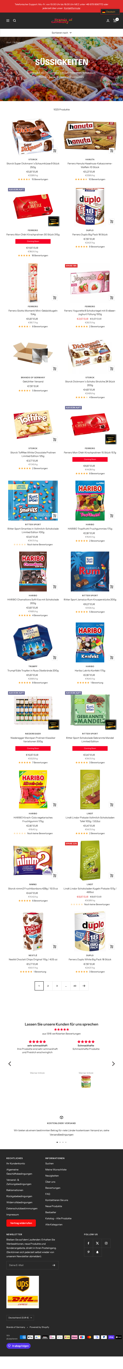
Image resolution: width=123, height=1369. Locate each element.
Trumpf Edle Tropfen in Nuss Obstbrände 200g (33, 670)
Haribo (90, 524)
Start (8, 42)
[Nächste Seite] (83, 985)
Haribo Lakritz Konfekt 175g (90, 670)
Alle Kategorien (53, 1224)
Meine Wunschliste (55, 1169)
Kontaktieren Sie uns (56, 1200)
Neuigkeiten (52, 1175)
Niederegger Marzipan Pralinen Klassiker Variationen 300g (33, 739)
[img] (61, 1029)
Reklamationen (14, 1190)
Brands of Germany (33, 377)
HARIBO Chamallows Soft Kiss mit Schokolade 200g (33, 601)
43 (75, 986)
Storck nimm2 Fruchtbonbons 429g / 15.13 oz (33, 888)
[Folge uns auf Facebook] (88, 1243)
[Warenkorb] (115, 20)
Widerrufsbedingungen (19, 1202)
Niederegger (33, 733)
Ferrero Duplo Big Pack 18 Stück (90, 234)
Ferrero (33, 230)
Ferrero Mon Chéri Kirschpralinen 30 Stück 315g (33, 234)
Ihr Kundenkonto (15, 1163)
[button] (10, 1063)
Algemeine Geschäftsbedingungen (19, 1171)
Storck (33, 159)
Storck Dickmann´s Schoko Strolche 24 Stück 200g (90, 383)
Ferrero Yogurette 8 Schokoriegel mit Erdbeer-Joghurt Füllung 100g (90, 312)
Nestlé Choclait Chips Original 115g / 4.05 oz (33, 959)
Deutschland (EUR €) (18, 1317)
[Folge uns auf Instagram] (106, 1243)
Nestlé (33, 955)
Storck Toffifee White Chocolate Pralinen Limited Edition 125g (33, 454)
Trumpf (33, 666)
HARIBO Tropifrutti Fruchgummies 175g (90, 528)
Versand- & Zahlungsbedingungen (18, 1182)
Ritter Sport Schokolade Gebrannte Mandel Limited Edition (90, 739)
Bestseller (50, 1212)
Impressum (12, 1214)
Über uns (50, 1181)
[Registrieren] (54, 1265)
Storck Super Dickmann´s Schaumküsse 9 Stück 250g (33, 165)
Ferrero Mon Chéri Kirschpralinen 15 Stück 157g (90, 452)
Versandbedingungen (62, 1134)
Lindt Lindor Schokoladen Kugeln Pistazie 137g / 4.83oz (90, 890)
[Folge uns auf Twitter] (97, 1243)
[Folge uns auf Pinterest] (88, 1252)
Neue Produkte (53, 1206)
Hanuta (90, 159)
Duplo (90, 230)
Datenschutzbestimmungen (21, 1208)
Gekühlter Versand (33, 381)
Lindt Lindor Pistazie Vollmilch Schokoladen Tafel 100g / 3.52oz (90, 819)
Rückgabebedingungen (19, 1196)
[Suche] (14, 20)
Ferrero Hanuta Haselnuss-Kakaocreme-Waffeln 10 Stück (90, 165)
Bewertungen (52, 1187)
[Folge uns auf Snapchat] (97, 1252)
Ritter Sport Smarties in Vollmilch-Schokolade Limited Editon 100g (33, 530)
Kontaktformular (72, 8)
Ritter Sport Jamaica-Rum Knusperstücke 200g (90, 599)
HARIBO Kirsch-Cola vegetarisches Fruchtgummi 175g (33, 819)
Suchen (49, 1163)
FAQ (47, 1193)
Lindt (90, 813)
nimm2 (33, 884)
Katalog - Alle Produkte (58, 1218)
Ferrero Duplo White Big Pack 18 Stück (90, 959)
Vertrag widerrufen (21, 1223)
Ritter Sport (33, 524)
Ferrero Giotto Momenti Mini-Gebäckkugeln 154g (32, 312)
